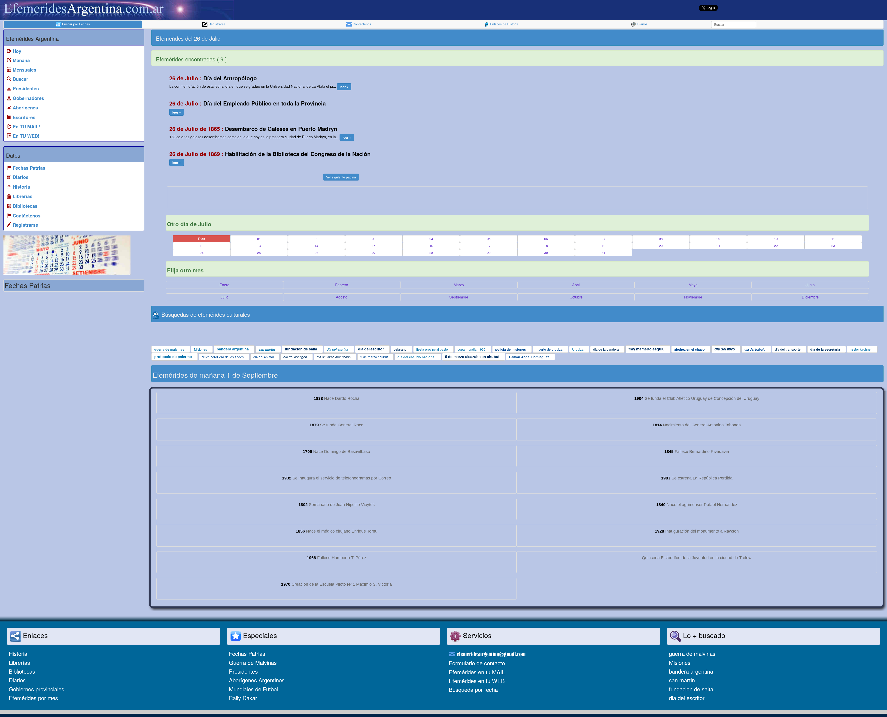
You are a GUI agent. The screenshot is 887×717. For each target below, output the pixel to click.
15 (374, 245)
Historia (18, 653)
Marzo (459, 284)
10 (776, 238)
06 (546, 238)
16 (431, 245)
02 (316, 238)
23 (833, 245)
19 (603, 245)
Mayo (693, 284)
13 (259, 245)
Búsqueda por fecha (473, 689)
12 (202, 245)
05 (489, 238)
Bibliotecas (22, 671)
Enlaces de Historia (503, 24)
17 (489, 245)
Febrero (341, 284)
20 (661, 245)
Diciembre (810, 297)
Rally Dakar (243, 698)
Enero (224, 284)
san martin (682, 680)
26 (316, 252)
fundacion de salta (691, 689)
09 (718, 238)
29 (489, 252)
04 (431, 238)
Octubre (576, 297)
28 (431, 252)
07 (603, 238)
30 (546, 252)
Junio (810, 284)
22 (776, 245)
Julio (224, 297)
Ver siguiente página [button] (341, 177)
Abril (576, 284)
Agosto (341, 297)
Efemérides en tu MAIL (477, 672)
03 (374, 238)
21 (718, 245)
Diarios (641, 24)
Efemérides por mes (33, 698)
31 (603, 252)
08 (661, 238)
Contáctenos (361, 24)
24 (202, 252)
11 (833, 238)
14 (316, 245)
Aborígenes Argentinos (257, 680)
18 (546, 245)
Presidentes (243, 671)
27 (374, 252)
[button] (344, 86)
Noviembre (693, 297)
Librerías (19, 662)
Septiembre (458, 297)
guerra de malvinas (692, 653)
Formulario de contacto (477, 663)
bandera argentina (691, 671)
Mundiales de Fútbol (253, 689)
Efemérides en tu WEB (477, 681)
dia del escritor (687, 698)
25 (259, 252)
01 (259, 238)
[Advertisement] (700, 38)
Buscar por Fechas (75, 24)
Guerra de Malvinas (253, 662)
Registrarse (216, 24)
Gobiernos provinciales (36, 689)
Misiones (679, 662)
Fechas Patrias (247, 653)
